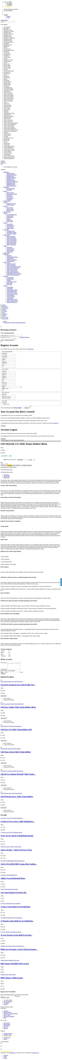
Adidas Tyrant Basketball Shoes (13, 878)
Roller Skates (10, 217)
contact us (55, 423)
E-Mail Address (4, 335)
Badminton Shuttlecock (12, 181)
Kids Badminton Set (11, 185)
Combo (5, 202)
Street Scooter (10, 221)
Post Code (4, 382)
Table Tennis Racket (11, 240)
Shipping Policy (7, 1012)
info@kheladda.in (8, 1001)
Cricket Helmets (10, 295)
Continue (3, 673)
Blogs (5, 1017)
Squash (5, 222)
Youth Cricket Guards (12, 269)
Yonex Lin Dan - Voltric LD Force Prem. (16, 850)
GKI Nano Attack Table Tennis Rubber (16, 752)
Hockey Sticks (10, 210)
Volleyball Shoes (11, 261)
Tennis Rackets (10, 250)
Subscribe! (17, 996)
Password (3, 337)
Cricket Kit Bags (11, 296)
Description (6, 475)
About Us (6, 1011)
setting (5, 14)
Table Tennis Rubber (12, 242)
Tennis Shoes (10, 251)
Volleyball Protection (12, 259)
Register (9, 16)
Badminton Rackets (11, 177)
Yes (4, 404)
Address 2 (4, 377)
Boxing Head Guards (12, 194)
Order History (7, 1024)
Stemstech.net (35, 1052)
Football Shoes (10, 277)
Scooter (8, 218)
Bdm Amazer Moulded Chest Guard (15, 964)
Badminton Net (10, 176)
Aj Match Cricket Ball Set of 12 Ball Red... (17, 921)
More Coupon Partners (6, 1051)
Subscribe (4, 402)
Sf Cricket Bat (7, 211)
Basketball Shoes (11, 188)
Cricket (5, 285)
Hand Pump (9, 283)
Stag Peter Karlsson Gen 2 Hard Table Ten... (18, 685)
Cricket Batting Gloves (12, 290)
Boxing (5, 191)
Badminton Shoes (11, 180)
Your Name (3, 662)
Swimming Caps (11, 231)
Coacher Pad (10, 196)
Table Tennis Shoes (11, 243)
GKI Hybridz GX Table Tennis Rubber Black (15, 322)
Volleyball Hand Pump (12, 257)
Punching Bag (10, 198)
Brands (5, 1039)
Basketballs (9, 190)
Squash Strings (10, 228)
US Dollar (9, 5)
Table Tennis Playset (11, 239)
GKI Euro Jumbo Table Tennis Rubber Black (18, 707)
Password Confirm (6, 397)
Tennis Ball (9, 247)
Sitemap (5, 1028)
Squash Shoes (10, 227)
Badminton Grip (10, 173)
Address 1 (4, 374)
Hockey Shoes (10, 209)
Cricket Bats (10, 288)
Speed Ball (9, 199)
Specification (7, 476)
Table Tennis (7, 235)
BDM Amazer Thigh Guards (12, 978)
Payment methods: (5, 1007)
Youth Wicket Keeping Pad (13, 274)
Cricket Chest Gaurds (12, 292)
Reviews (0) (6, 477)
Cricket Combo (10, 205)
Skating (5, 213)
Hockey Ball (10, 207)
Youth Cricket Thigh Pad (13, 272)
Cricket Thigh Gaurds (12, 299)
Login (8, 17)
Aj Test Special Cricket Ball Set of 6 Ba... (16, 935)
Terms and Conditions (9, 1016)
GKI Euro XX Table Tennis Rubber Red (16, 730)
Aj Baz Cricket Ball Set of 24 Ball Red (15, 907)
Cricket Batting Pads (11, 291)
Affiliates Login (7, 1035)
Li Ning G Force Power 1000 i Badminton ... (18, 821)
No (8, 404)
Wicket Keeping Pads (12, 302)
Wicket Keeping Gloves (12, 300)
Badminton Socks (11, 183)
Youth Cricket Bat (11, 265)
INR (10, 2)
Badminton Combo (11, 203)
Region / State (5, 388)
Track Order (61, 582)
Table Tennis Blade (11, 237)
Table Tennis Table (11, 244)
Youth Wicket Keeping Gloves (14, 273)
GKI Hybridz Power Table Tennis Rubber (17, 797)
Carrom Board (7, 200)
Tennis (5, 246)
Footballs (9, 280)
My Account (7, 1023)
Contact (5, 1004)
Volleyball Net (10, 258)
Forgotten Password (24, 337)
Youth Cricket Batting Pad (13, 268)
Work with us (7, 1037)
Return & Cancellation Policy (11, 1013)
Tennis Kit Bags (10, 248)
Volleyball (6, 254)
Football (6, 276)
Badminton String (11, 184)
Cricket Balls (10, 287)
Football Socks (10, 279)
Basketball (6, 187)
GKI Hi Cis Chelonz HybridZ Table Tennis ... (18, 774)
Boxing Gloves (10, 192)
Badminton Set (10, 179)
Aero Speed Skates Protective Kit (13, 893)
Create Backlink (7, 6)
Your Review (4, 669)
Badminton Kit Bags (11, 174)
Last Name (4, 356)
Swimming (6, 229)
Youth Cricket (7, 262)
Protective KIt (10, 216)
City (3, 379)
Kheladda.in (13, 1052)
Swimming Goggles (11, 232)
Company (4, 371)
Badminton (6, 172)
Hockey (5, 206)
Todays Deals (7, 253)
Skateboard (9, 220)
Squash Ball (9, 224)
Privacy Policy (7, 1015)
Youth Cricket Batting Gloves (14, 266)
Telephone (4, 362)
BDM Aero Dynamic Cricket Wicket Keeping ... (19, 949)
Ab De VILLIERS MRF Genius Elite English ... (19, 864)
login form (31, 349)
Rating (2, 672)
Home (5, 321)
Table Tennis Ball (11, 236)
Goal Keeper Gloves (11, 281)
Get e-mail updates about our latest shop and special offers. (15, 994)
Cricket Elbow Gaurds (12, 294)
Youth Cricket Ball (11, 264)
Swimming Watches (11, 233)
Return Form (7, 1025)
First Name (4, 353)
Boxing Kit (9, 195)
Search (2, 161)
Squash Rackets (10, 225)
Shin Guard (9, 284)
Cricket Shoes (10, 298)
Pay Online (6, 1003)
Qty (1, 462)
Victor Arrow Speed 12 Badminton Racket (17, 836)
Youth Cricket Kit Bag (12, 270)
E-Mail (3, 359)
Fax (3, 365)
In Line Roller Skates (12, 214)
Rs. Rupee (9, 3)
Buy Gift (6, 1027)
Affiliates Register (8, 1033)
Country (4, 385)
